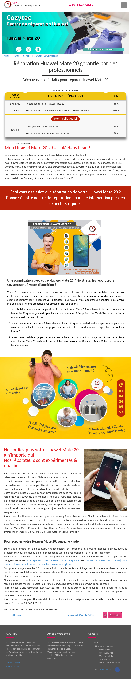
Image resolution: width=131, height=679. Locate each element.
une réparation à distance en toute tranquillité (53, 560)
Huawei (17, 615)
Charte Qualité (12, 666)
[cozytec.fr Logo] (8, 4)
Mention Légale (13, 662)
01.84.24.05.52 (82, 5)
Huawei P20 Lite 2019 (81, 615)
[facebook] (117, 669)
